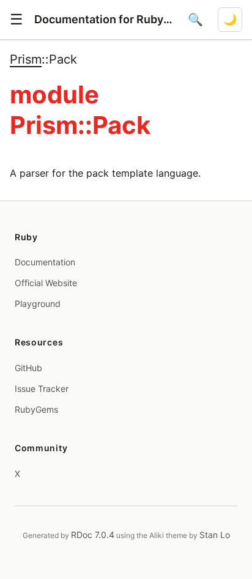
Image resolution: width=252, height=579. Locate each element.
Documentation (45, 262)
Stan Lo (214, 534)
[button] (16, 19)
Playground (38, 303)
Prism (26, 59)
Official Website (46, 283)
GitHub (28, 368)
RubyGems (36, 409)
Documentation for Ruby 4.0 (103, 19)
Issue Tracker (42, 388)
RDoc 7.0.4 (92, 534)
